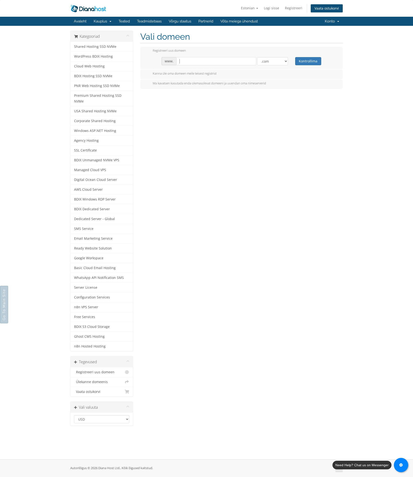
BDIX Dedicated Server (92, 209)
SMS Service (83, 229)
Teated (124, 21)
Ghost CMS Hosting (89, 336)
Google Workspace (88, 258)
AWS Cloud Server (88, 189)
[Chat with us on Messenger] (401, 465)
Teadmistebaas (149, 21)
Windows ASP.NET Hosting (95, 131)
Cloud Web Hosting (89, 66)
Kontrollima (308, 61)
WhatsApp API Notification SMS (99, 278)
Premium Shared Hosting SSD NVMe (97, 98)
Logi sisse (271, 8)
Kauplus (101, 21)
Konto (331, 21)
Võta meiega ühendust (239, 21)
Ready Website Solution (93, 248)
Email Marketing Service (93, 238)
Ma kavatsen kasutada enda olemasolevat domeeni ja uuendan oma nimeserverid (209, 83)
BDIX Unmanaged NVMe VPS (96, 160)
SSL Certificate (85, 150)
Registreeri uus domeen (94, 372)
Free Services (84, 317)
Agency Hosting (86, 140)
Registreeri (293, 8)
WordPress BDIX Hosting (93, 56)
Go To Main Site (4, 304)
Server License (85, 287)
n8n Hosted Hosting (90, 346)
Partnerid (205, 21)
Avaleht (80, 21)
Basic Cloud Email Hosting (95, 268)
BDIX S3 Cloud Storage (92, 327)
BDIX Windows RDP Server (95, 199)
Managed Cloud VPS (90, 170)
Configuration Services (92, 297)
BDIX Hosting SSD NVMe (93, 76)
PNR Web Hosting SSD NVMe (97, 86)
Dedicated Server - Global (94, 219)
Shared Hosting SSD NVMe (95, 46)
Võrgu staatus (180, 21)
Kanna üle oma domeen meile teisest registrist (185, 73)
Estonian (248, 8)
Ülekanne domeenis (91, 382)
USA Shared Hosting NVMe (95, 111)
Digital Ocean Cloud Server (95, 180)
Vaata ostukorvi (327, 8)
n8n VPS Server (86, 307)
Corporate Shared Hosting (95, 121)
